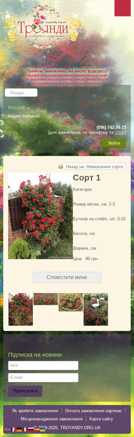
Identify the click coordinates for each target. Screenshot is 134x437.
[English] (8, 429)
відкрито (97, 71)
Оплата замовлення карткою (93, 410)
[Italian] (25, 429)
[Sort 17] (95, 308)
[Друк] (60, 166)
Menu (122, 8)
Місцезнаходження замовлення (52, 418)
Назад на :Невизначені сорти (94, 166)
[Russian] (31, 429)
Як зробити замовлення (35, 410)
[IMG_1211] (20, 308)
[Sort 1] (70, 301)
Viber (120, 132)
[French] (14, 429)
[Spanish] (37, 429)
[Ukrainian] (43, 429)
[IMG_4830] (45, 298)
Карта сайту (101, 418)
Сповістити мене (67, 277)
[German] (19, 429)
